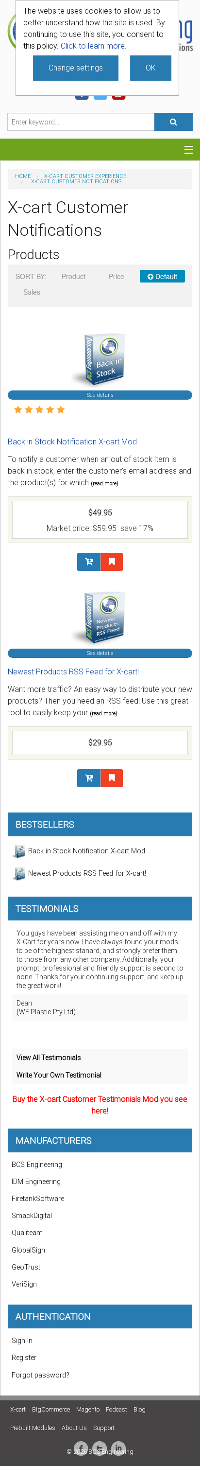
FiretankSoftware (38, 1199)
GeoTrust (26, 1267)
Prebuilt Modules (32, 1427)
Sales (31, 292)
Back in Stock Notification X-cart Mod (72, 441)
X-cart (18, 1409)
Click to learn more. (94, 46)
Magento (88, 1409)
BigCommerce (51, 1409)
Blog (139, 1409)
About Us (74, 1427)
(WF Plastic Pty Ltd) (46, 1012)
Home (23, 176)
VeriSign (24, 1284)
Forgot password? (40, 1375)
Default (165, 276)
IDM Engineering (36, 1182)
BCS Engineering (37, 1165)
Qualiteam (27, 1233)
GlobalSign (28, 1250)
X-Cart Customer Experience (85, 176)
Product (73, 276)
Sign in (22, 1341)
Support (104, 1427)
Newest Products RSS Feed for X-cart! (73, 671)
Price (116, 276)
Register (24, 1358)
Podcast (116, 1409)
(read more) (104, 483)
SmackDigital (32, 1216)
